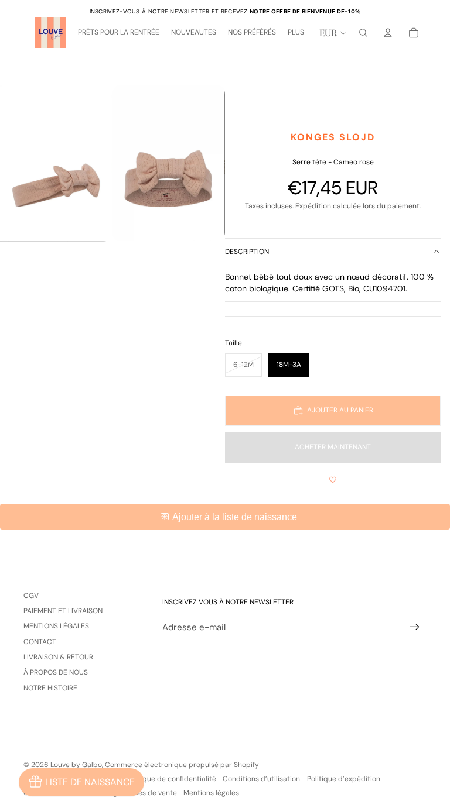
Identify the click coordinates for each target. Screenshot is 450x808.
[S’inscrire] (415, 627)
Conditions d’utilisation (261, 778)
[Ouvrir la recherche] (363, 33)
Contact (39, 642)
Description (247, 251)
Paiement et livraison (63, 611)
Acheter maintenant (333, 447)
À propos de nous (55, 672)
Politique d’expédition (343, 778)
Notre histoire (50, 688)
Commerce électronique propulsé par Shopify (182, 764)
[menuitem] (296, 33)
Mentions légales (56, 626)
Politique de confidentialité (171, 778)
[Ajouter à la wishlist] (333, 480)
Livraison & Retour (58, 657)
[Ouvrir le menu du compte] (388, 33)
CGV (31, 595)
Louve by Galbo (76, 764)
